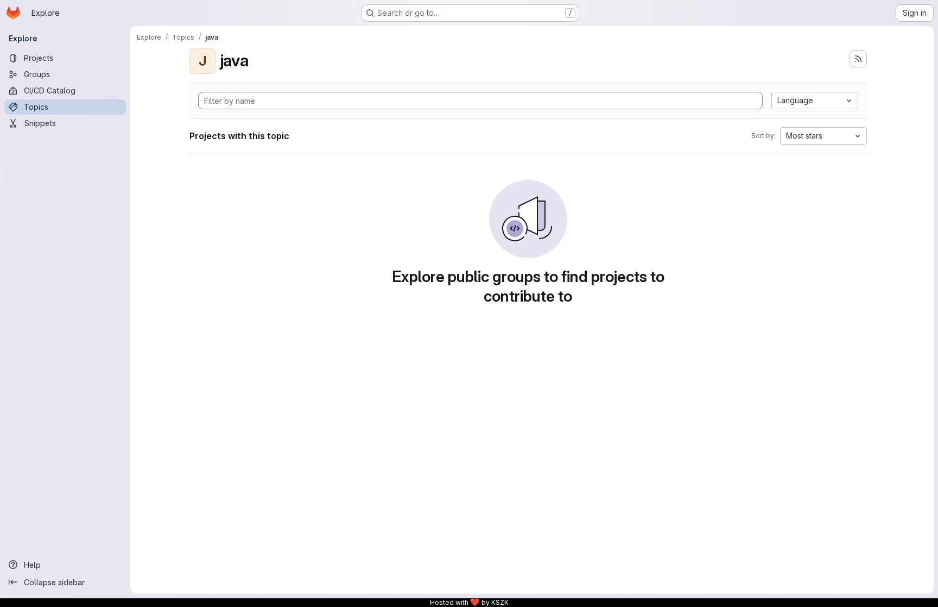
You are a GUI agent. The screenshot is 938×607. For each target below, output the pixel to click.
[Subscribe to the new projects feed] (858, 58)
